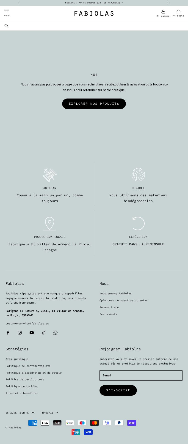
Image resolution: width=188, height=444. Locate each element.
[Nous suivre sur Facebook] (8, 332)
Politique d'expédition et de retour (34, 372)
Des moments (108, 314)
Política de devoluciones (25, 379)
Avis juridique (17, 359)
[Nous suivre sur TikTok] (43, 332)
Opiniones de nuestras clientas (124, 300)
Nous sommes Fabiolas (116, 293)
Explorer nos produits (94, 103)
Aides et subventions (22, 393)
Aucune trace (109, 307)
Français (47, 412)
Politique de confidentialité (28, 365)
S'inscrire (118, 390)
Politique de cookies (22, 386)
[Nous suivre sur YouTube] (31, 332)
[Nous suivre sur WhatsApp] (55, 332)
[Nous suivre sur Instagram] (19, 332)
